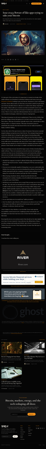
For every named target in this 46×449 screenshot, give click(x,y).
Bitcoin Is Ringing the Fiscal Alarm (10, 356)
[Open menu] (43, 3)
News (22, 427)
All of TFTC (42, 339)
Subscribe (31, 414)
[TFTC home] (4, 3)
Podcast (22, 433)
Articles (22, 429)
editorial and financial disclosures (16, 333)
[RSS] (44, 428)
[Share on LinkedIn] (11, 60)
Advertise (30, 433)
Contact (29, 435)
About (29, 427)
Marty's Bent (6, 9)
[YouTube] (42, 428)
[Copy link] (18, 60)
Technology (4, 379)
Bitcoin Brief (23, 431)
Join (14, 436)
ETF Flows (22, 439)
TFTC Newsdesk (4, 388)
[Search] (27, 4)
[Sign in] (29, 4)
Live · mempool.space (40, 0)
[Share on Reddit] (13, 60)
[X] (36, 428)
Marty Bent (5, 362)
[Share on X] (6, 60)
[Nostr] (38, 428)
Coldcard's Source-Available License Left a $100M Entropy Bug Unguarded (11, 382)
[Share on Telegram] (16, 60)
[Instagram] (40, 428)
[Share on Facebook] (8, 60)
